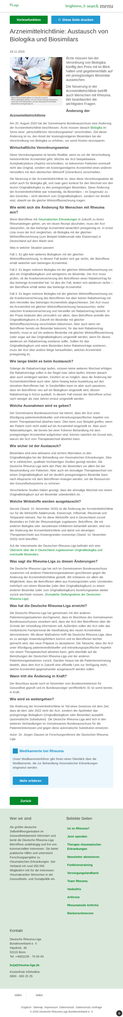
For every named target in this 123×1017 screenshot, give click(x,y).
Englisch (26, 1007)
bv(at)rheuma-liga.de (24, 965)
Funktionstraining (80, 865)
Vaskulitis (74, 889)
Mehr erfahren (30, 781)
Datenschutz (66, 1007)
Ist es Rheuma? (78, 828)
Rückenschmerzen (80, 913)
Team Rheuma (77, 881)
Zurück (25, 801)
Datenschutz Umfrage (89, 1007)
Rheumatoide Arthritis (83, 905)
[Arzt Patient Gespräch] (36, 76)
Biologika (96, 127)
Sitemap (38, 1007)
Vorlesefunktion (29, 20)
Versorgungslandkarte (83, 873)
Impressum (51, 1007)
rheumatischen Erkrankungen (57, 219)
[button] (16, 995)
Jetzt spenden (77, 836)
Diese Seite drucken (77, 20)
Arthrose (73, 897)
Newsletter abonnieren (83, 857)
